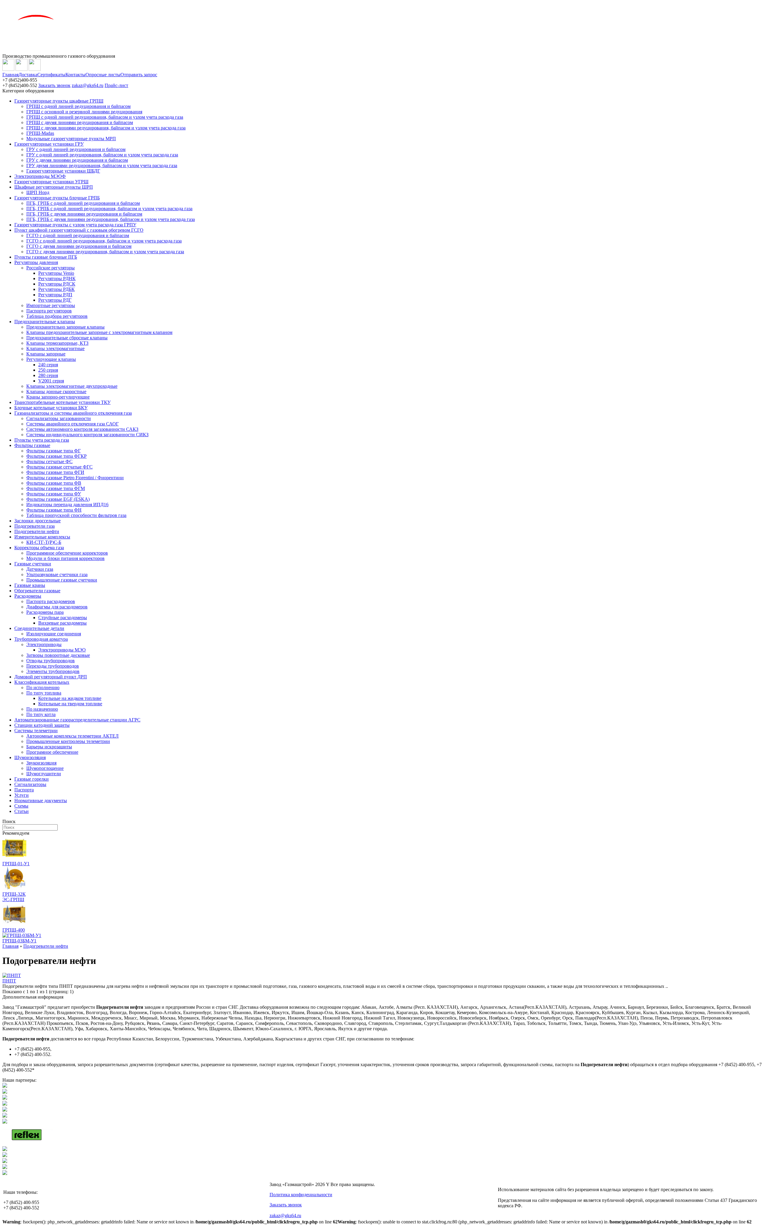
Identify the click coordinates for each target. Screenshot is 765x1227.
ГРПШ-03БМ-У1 (19, 940)
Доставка (28, 74)
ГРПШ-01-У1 (16, 863)
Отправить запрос (138, 74)
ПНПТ (9, 980)
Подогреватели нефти (45, 946)
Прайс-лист (116, 85)
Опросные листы (102, 74)
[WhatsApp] (21, 69)
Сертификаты (51, 74)
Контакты (75, 74)
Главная (10, 74)
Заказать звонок (54, 85)
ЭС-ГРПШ (13, 899)
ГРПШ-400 (13, 930)
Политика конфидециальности (301, 1194)
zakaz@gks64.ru (87, 85)
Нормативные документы (40, 800)
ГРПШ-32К (14, 894)
